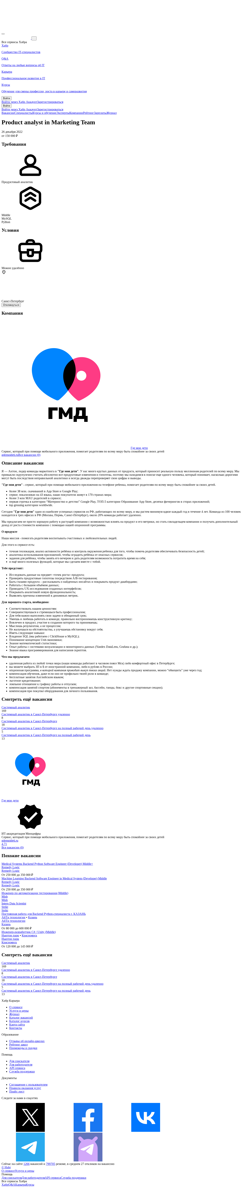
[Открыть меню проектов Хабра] (3, 33)
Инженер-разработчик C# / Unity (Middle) (29, 932)
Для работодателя (20, 1064)
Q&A (11, 1184)
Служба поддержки (22, 1071)
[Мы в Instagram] (203, 1130)
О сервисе (15, 1007)
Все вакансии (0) (29, 454)
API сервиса (17, 1068)
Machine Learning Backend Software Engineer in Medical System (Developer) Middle (54, 878)
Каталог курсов (19, 1021)
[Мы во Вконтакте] (146, 1130)
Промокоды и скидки (23, 1048)
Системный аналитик (16, 707)
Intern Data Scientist (14, 903)
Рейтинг (88, 113)
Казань (32, 917)
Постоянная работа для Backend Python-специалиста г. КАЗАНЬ (44, 913)
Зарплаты (100, 113)
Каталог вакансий (21, 1017)
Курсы (30, 1184)
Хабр (5, 1184)
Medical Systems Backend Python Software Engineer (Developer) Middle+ (47, 863)
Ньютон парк (10, 935)
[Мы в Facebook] (88, 1130)
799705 (50, 1163)
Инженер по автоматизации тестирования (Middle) (35, 893)
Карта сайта (17, 1024)
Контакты (15, 1028)
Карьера (20, 1184)
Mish (5, 896)
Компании (76, 113)
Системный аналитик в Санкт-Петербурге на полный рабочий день (46, 735)
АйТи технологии (13, 917)
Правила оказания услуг (25, 1088)
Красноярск (29, 935)
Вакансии (8, 113)
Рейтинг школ (18, 1044)
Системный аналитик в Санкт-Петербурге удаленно (36, 714)
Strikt (5, 907)
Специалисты (23, 113)
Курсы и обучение (44, 113)
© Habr (6, 1167)
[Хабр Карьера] (17, 38)
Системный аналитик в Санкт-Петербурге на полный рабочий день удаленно (52, 728)
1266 (26, 1163)
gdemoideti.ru (10, 454)
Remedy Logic (11, 867)
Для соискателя (19, 1061)
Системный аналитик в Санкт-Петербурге (29, 721)
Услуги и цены (19, 1010)
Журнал (111, 113)
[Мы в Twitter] (30, 1130)
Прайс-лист (16, 1091)
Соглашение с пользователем (28, 1084)
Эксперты (62, 113)
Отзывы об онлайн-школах (27, 1041)
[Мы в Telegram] (30, 1160)
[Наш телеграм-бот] (88, 1160)
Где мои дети (139, 448)
